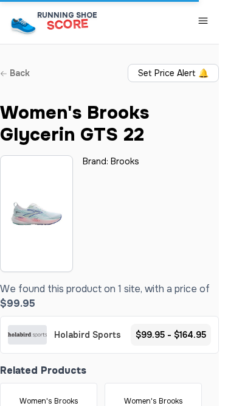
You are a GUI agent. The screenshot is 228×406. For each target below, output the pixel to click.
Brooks (125, 161)
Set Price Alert (173, 73)
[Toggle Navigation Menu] (203, 21)
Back (18, 73)
